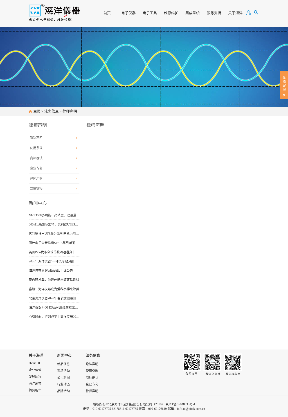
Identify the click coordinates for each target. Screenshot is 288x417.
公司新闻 (63, 377)
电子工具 (150, 13)
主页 (36, 111)
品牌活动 (63, 391)
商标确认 (36, 158)
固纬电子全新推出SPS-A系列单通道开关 (54, 243)
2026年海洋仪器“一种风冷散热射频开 (54, 261)
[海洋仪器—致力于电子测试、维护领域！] (54, 10)
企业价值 (35, 370)
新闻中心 (64, 355)
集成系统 (192, 13)
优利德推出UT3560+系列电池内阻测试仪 (54, 233)
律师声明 (70, 111)
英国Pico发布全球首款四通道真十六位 (54, 252)
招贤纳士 (35, 390)
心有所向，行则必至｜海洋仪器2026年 (54, 316)
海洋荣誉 (35, 383)
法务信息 (51, 111)
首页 (107, 13)
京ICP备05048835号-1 (180, 404)
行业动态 (63, 384)
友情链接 (36, 188)
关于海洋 (235, 13)
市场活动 (63, 370)
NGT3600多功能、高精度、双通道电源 (54, 215)
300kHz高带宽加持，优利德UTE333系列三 (54, 224)
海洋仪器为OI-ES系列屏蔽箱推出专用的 (54, 307)
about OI (34, 363)
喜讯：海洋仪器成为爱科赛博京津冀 (54, 289)
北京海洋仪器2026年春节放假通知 (52, 298)
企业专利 (36, 168)
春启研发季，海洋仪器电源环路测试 (54, 280)
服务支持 (214, 13)
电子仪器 (128, 13)
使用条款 (36, 148)
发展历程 (35, 376)
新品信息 (63, 364)
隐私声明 (36, 138)
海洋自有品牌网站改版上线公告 (51, 270)
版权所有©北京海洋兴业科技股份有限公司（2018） (129, 404)
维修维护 (171, 13)
